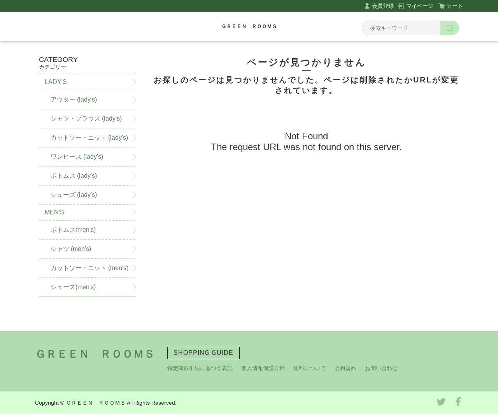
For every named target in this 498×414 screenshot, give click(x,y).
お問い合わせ (381, 368)
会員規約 (345, 368)
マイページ (419, 6)
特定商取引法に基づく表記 (200, 368)
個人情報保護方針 (263, 368)
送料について (309, 368)
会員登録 (383, 6)
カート (455, 6)
